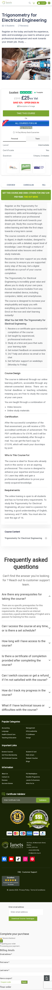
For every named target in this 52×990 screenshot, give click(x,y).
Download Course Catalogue (23, 918)
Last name (4, 970)
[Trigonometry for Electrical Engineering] (26, 64)
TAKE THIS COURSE (26, 113)
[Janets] (7, 2)
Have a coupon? (6, 978)
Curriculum (28, 185)
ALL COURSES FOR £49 (26, 123)
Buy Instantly (26, 127)
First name (4, 962)
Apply (24, 982)
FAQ (43, 185)
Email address (6, 954)
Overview (11, 185)
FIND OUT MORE (31, 197)
